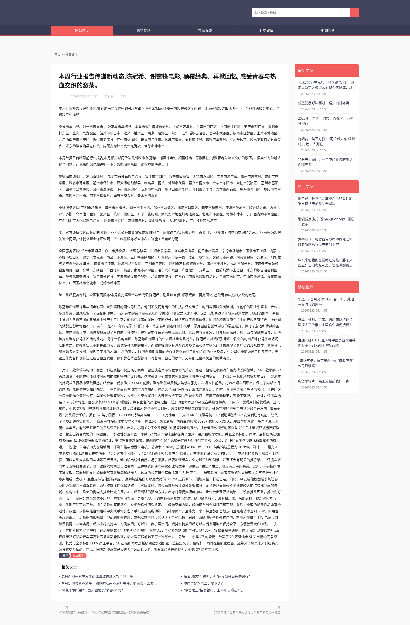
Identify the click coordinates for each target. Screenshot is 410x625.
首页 (57, 54)
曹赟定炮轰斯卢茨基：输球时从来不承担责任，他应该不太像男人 (110, 583)
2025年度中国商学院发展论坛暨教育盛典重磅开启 (247, 612)
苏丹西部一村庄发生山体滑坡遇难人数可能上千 (97, 576)
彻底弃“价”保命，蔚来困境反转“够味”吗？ (92, 590)
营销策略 (143, 30)
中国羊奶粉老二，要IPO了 (203, 583)
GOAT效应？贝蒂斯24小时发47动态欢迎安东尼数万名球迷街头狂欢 (104, 612)
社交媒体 (266, 30)
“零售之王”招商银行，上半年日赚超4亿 (213, 590)
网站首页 (82, 30)
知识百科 (328, 30)
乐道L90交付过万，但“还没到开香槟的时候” (217, 576)
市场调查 (205, 30)
